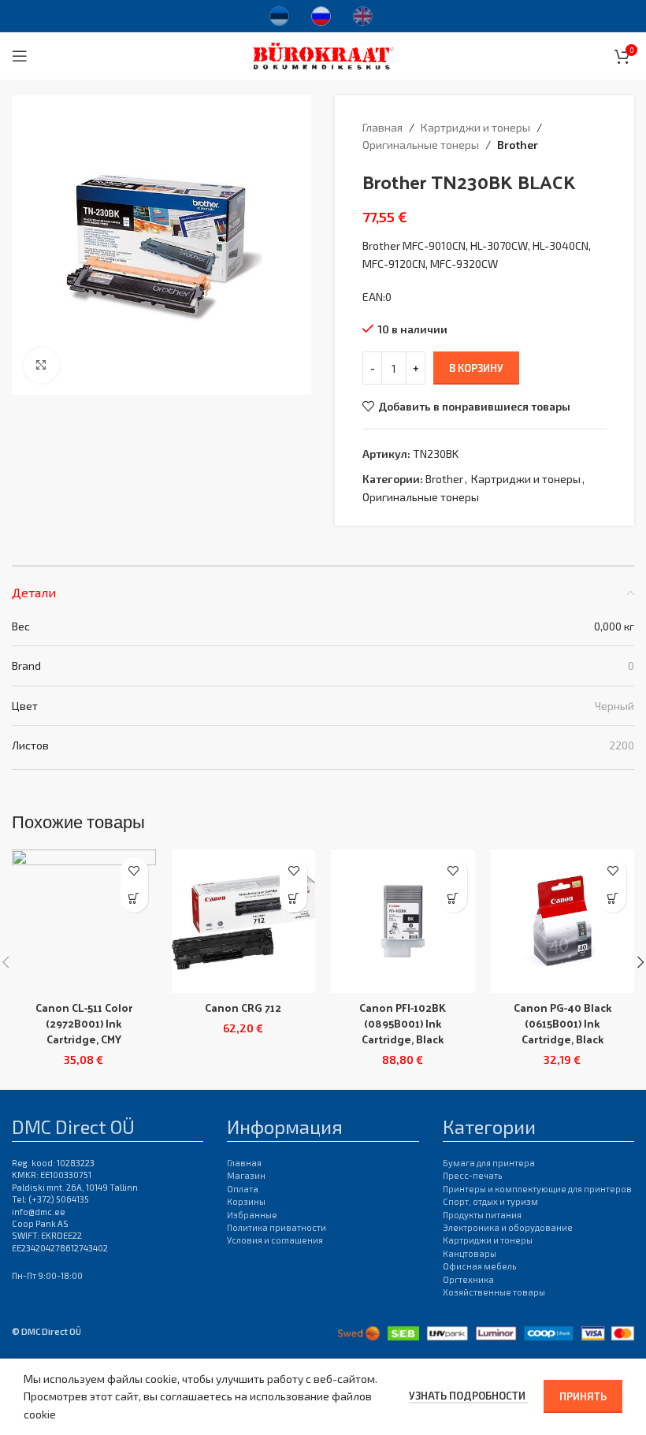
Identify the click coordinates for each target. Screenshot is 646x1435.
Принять (583, 1396)
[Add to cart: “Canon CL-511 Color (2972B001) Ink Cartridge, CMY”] (134, 899)
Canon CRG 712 (243, 1007)
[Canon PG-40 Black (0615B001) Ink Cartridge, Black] (563, 921)
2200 (621, 745)
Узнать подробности (468, 1395)
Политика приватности (276, 1227)
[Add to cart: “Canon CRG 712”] (293, 899)
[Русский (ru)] (321, 14)
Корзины (246, 1201)
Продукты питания (482, 1215)
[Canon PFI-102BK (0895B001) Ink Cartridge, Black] (403, 921)
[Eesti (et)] (279, 14)
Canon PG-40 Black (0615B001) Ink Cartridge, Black (562, 1023)
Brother (517, 144)
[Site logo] (323, 54)
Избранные (252, 1215)
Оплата (242, 1189)
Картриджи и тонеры (475, 127)
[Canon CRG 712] (244, 921)
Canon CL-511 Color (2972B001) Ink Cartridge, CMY (83, 1023)
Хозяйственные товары (494, 1292)
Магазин (246, 1175)
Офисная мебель (479, 1266)
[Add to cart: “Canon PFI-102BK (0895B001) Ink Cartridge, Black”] (453, 899)
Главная (382, 127)
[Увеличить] (41, 365)
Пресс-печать (472, 1175)
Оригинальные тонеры (420, 144)
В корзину (476, 368)
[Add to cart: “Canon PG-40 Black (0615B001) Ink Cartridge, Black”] (612, 899)
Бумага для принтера (489, 1163)
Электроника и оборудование (508, 1227)
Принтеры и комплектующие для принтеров (537, 1189)
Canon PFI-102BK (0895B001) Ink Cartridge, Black (402, 1023)
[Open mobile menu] (19, 56)
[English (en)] (363, 14)
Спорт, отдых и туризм (490, 1201)
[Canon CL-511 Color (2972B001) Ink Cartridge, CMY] (84, 921)
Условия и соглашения (275, 1240)
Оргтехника (468, 1279)
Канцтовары (469, 1253)
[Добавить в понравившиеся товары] (134, 871)
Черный (614, 705)
